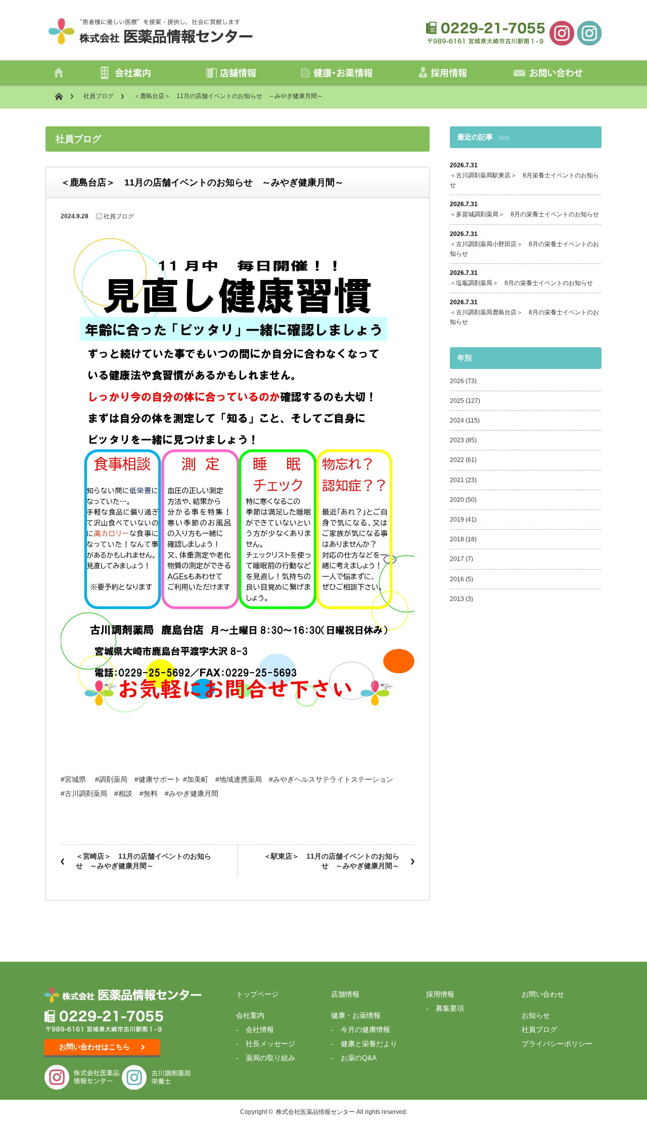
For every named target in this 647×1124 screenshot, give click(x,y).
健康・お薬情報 (356, 1015)
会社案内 (250, 1015)
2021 (457, 480)
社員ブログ (98, 96)
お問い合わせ (543, 994)
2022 (457, 459)
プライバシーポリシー (557, 1044)
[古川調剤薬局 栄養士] (589, 32)
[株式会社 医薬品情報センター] (561, 32)
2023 (457, 440)
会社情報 (260, 1029)
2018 (457, 539)
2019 (457, 519)
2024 (457, 420)
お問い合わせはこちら (94, 1047)
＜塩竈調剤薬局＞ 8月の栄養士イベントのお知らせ (521, 283)
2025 (457, 400)
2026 (457, 381)
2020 (457, 499)
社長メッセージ (270, 1044)
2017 (457, 559)
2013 (457, 598)
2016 (457, 579)
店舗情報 (345, 994)
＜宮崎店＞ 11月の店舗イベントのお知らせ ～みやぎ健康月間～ (143, 861)
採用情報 (440, 994)
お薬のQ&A (359, 1058)
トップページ (257, 994)
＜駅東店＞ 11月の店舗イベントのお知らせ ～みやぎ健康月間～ (331, 861)
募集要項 (450, 1008)
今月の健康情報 (365, 1029)
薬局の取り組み (270, 1058)
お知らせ (536, 1015)
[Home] (64, 96)
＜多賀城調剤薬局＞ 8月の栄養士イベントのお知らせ (524, 214)
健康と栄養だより (369, 1044)
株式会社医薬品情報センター (315, 1111)
